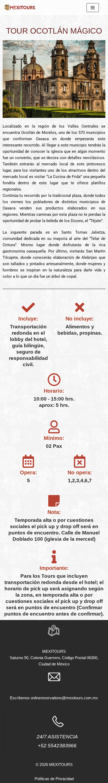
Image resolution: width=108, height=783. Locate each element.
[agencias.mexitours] (19, 8)
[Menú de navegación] (93, 7)
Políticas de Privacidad (54, 778)
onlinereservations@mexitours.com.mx (64, 698)
